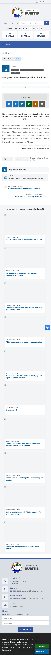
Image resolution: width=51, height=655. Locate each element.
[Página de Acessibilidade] (41, 28)
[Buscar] (46, 23)
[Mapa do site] (37, 28)
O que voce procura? (10, 23)
